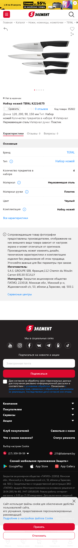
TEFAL (71, 152)
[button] (35, 90)
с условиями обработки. (37, 386)
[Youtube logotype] (10, 345)
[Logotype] (39, 14)
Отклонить (39, 535)
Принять (39, 527)
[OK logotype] (58, 345)
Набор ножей (65, 161)
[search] (70, 14)
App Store (42, 466)
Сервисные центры (20, 294)
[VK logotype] (39, 345)
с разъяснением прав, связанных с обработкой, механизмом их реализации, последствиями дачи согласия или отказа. (41, 388)
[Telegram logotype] (48, 345)
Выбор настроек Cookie (16, 446)
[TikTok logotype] (68, 345)
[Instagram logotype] (20, 345)
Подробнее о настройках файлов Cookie (28, 518)
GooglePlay (16, 466)
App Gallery (68, 466)
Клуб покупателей (16, 431)
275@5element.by (64, 453)
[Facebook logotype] (29, 345)
